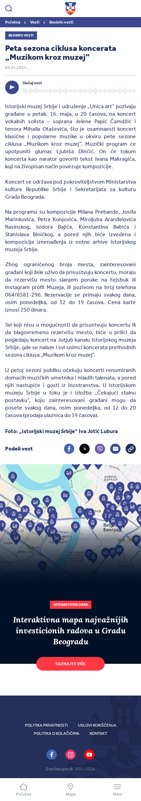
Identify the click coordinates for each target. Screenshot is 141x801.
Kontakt (98, 733)
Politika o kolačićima (56, 733)
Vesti (35, 22)
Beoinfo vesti (61, 22)
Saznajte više (70, 663)
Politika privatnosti (46, 725)
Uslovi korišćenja (97, 725)
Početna (13, 22)
